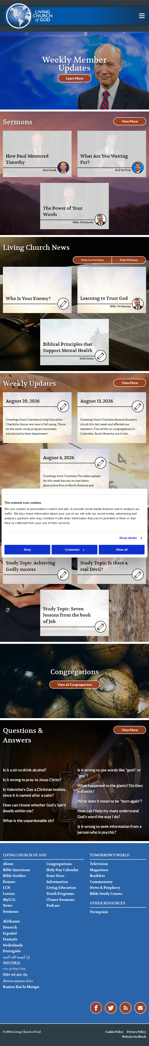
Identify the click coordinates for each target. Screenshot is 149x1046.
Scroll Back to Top (141, 1038)
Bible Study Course (106, 894)
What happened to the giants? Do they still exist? (110, 788)
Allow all (121, 549)
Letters (9, 894)
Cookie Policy (114, 1032)
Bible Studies (14, 876)
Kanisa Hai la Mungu (21, 987)
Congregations (59, 864)
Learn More (74, 78)
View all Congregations (74, 684)
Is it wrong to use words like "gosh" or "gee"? (109, 773)
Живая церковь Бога (18, 981)
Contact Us (140, 1008)
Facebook (96, 1008)
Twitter (111, 1008)
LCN (6, 887)
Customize (72, 549)
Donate (9, 882)
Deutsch (10, 927)
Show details (128, 538)
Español (10, 933)
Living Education (61, 887)
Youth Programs (60, 894)
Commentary (101, 882)
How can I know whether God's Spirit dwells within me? (34, 808)
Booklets (97, 876)
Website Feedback (134, 1037)
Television (99, 864)
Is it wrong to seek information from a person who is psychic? (109, 829)
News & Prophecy (105, 887)
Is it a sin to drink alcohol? (24, 770)
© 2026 (7, 1032)
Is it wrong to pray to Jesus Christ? (32, 779)
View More (130, 121)
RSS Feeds (125, 1008)
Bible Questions (16, 870)
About (8, 864)
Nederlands (13, 945)
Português (12, 951)
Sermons (10, 911)
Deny (27, 549)
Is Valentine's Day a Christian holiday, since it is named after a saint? (34, 792)
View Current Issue (92, 260)
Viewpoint (99, 912)
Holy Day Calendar (62, 870)
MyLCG (9, 900)
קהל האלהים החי (14, 969)
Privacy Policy (136, 1032)
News (7, 905)
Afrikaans (11, 921)
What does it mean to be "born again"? (109, 801)
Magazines (99, 870)
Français (10, 939)
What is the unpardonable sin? (28, 820)
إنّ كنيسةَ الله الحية (16, 957)
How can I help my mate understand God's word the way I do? (108, 814)
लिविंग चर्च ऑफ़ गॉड (15, 975)
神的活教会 (11, 963)
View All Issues (129, 260)
